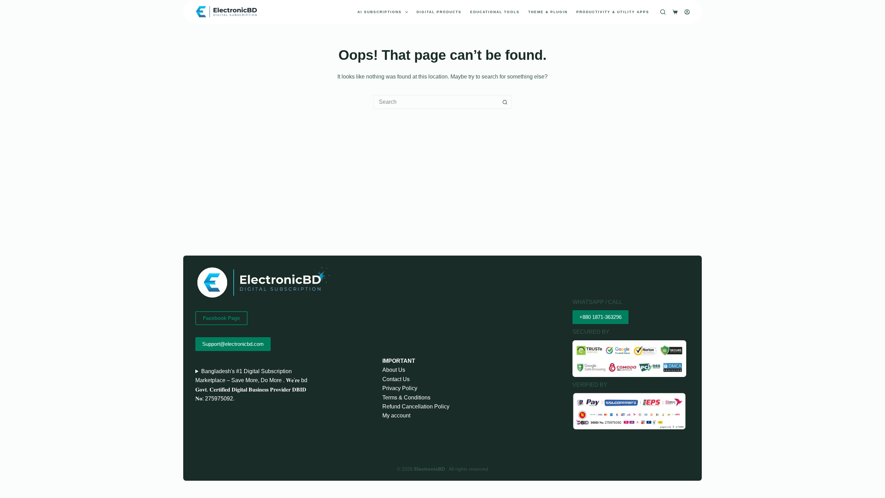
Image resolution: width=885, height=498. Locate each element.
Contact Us (396, 379)
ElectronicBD (430, 469)
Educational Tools (495, 12)
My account (396, 415)
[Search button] (504, 102)
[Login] (687, 12)
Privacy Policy (399, 388)
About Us (393, 370)
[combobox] (436, 102)
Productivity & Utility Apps (612, 12)
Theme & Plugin (548, 12)
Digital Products (439, 12)
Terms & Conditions (406, 397)
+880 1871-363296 (600, 317)
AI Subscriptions (379, 12)
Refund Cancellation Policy (415, 406)
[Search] (662, 12)
